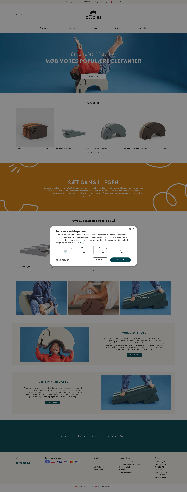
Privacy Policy (79, 243)
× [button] (133, 228)
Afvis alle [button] (100, 260)
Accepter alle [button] (120, 260)
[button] (62, 260)
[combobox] (130, 229)
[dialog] (93, 246)
